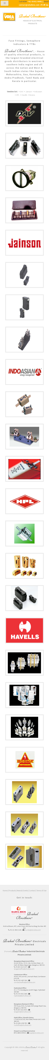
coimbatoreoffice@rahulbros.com (24, 982)
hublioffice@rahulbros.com (22, 1025)
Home (5, 890)
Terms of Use (41, 890)
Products (12, 890)
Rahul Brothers (32, 16)
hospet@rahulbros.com (36, 1033)
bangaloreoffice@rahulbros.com (24, 969)
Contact (32, 890)
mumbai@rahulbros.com (32, 930)
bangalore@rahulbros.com (22, 1012)
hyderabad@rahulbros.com (22, 996)
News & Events (22, 890)
